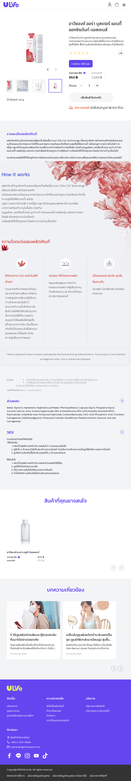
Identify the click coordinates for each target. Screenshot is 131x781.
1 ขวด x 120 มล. (81, 64)
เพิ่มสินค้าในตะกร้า (91, 97)
